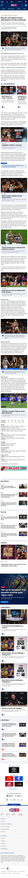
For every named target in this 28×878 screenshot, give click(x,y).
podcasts (6, 561)
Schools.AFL (3, 846)
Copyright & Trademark (6, 873)
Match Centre (11, 8)
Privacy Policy (13, 814)
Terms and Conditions (12, 871)
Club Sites (20, 1)
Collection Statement (20, 814)
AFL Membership (4, 848)
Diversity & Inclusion (5, 829)
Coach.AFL (3, 841)
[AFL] (2, 2)
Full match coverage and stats (17, 67)
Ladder (18, 8)
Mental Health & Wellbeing (6, 823)
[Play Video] (14, 134)
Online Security (16, 873)
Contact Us (3, 831)
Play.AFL (2, 838)
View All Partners (13, 788)
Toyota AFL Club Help (5, 826)
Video (3, 8)
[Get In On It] (14, 468)
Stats (24, 8)
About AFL (3, 821)
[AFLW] (7, 2)
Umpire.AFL (3, 843)
